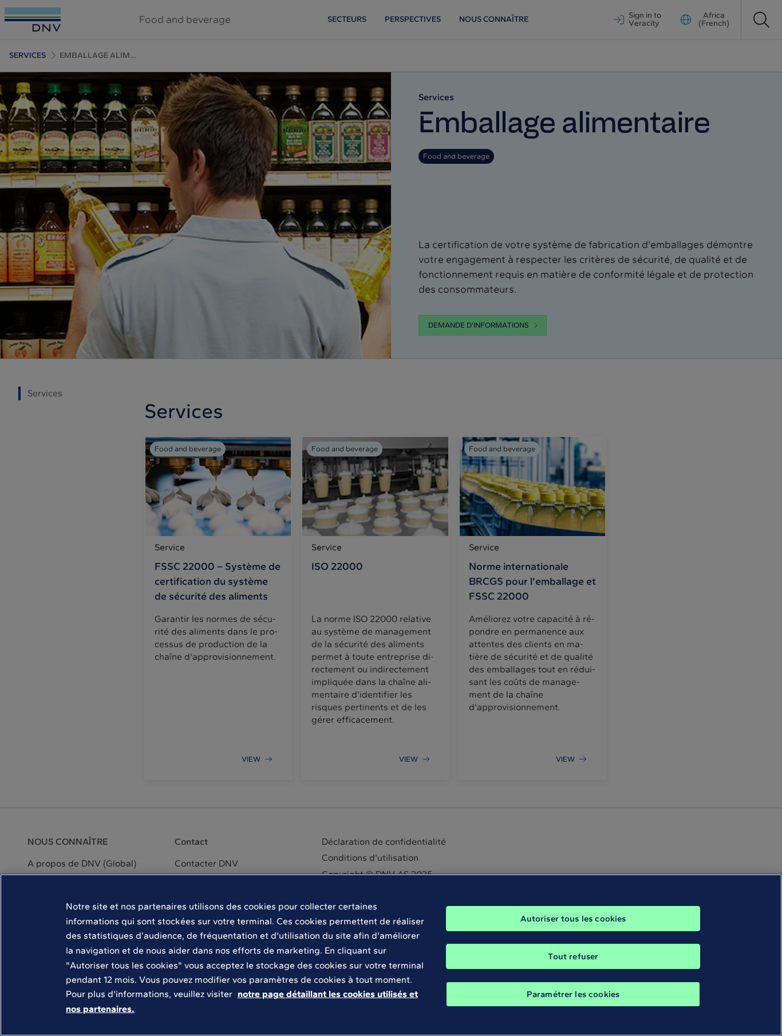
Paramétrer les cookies (573, 994)
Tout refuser (573, 956)
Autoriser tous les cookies (573, 918)
